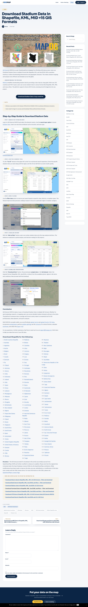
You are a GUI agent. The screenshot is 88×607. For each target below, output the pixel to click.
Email (7, 559)
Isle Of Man (27, 438)
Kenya (6, 388)
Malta (25, 418)
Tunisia (7, 439)
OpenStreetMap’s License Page (11, 472)
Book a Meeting (64, 2)
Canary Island (47, 381)
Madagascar (8, 393)
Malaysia (7, 396)
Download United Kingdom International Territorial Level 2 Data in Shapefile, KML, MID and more (74, 96)
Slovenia (26, 382)
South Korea (8, 430)
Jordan (26, 408)
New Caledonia (48, 345)
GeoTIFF (68, 136)
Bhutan (26, 342)
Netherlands (8, 405)
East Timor (27, 424)
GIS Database (69, 152)
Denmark (6, 359)
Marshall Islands (28, 379)
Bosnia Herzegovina (49, 376)
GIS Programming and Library (73, 159)
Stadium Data (6, 124)
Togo (45, 384)
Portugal (26, 365)
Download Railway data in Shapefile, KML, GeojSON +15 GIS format (24, 485)
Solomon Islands (48, 427)
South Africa (8, 427)
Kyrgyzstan (47, 373)
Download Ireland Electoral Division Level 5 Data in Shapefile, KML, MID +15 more (74, 62)
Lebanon (7, 391)
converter (38, 324)
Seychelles (46, 359)
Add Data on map (70, 114)
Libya (25, 348)
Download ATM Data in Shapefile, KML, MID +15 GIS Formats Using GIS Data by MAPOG (29, 494)
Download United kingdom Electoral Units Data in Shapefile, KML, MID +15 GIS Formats (74, 102)
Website (7, 565)
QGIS (67, 200)
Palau (25, 447)
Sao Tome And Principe (50, 432)
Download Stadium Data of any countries (30, 96)
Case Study (68, 120)
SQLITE (68, 213)
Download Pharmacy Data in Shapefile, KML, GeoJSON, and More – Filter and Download (29, 491)
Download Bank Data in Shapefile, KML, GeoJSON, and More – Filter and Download (28, 482)
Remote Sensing (70, 204)
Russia (6, 422)
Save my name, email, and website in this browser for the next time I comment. (24, 573)
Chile (6, 453)
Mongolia (7, 402)
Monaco (46, 449)
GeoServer (68, 133)
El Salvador (27, 391)
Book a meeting (50, 601)
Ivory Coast (47, 413)
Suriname (46, 393)
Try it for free (37, 601)
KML (67, 184)
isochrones (5, 326)
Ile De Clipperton (28, 449)
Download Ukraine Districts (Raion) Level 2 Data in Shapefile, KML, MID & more (74, 79)
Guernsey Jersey (48, 447)
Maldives (26, 340)
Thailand (46, 342)
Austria (6, 348)
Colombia (26, 345)
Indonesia (7, 376)
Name (7, 552)
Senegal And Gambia (50, 441)
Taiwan (46, 404)
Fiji (5, 362)
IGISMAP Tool (69, 181)
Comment (8, 534)
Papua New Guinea (10, 413)
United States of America (12, 444)
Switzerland (8, 436)
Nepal (45, 357)
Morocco (26, 430)
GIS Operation (69, 155)
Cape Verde (47, 398)
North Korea (47, 430)
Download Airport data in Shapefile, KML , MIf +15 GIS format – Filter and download (28, 480)
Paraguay (26, 441)
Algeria (46, 390)
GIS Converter (69, 146)
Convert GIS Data (70, 123)
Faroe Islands (48, 444)
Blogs (72, 2)
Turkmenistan (48, 407)
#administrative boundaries (9, 510)
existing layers (13, 324)
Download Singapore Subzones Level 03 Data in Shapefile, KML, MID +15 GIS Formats (74, 85)
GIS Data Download (13, 506)
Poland (7, 419)
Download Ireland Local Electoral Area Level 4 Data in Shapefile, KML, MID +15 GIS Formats (74, 73)
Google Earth (69, 175)
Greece (7, 371)
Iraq (25, 362)
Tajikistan (47, 452)
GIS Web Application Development (74, 171)
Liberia (26, 432)
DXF (67, 126)
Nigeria (7, 410)
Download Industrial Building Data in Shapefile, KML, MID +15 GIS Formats (74, 51)
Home (57, 2)
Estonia (26, 359)
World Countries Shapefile (11, 340)
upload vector (34, 322)
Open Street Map (70, 194)
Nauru (26, 385)
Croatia (7, 450)
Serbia (46, 438)
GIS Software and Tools (71, 165)
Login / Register (81, 2)
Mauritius (26, 452)
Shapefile (68, 207)
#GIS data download (40, 510)
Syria (25, 399)
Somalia (46, 418)
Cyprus (26, 396)
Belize (46, 421)
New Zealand (8, 408)
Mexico (7, 399)
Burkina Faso (47, 379)
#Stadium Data (14, 513)
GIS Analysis (69, 143)
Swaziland (47, 424)
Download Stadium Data (8, 155)
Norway (7, 456)
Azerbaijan (27, 368)
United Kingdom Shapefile (12, 442)
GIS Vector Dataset (70, 168)
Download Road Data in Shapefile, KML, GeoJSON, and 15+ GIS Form (24, 497)
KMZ (67, 188)
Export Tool (20, 326)
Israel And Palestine (49, 387)
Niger (45, 348)
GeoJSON (68, 130)
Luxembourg (27, 405)
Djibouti (26, 421)
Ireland (7, 379)
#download (20, 510)
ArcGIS (68, 117)
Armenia (26, 410)
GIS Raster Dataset (70, 162)
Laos (25, 357)
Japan (6, 385)
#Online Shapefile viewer (52, 510)
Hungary (26, 354)
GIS (5, 9)
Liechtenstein (48, 401)
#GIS (32, 510)
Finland (7, 365)
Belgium (6, 351)
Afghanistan (27, 393)
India (6, 374)
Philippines (8, 416)
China (45, 367)
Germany (7, 368)
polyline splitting (26, 324)
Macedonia (27, 371)
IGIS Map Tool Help (70, 178)
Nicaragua (46, 351)
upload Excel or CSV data (47, 322)
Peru (25, 376)
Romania (26, 374)
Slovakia (26, 402)
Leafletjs (68, 191)
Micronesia (27, 427)
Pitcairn (46, 455)
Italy (6, 382)
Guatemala (27, 388)
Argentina (6, 345)
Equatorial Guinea (29, 455)
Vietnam (7, 447)
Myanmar (46, 340)
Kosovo (26, 435)
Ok (77, 604)
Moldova (46, 415)
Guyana (46, 435)
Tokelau (26, 444)
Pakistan (46, 354)
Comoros (26, 351)
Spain (6, 433)
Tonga (26, 458)
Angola (46, 396)
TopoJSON (68, 217)
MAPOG (5, 82)
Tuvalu (46, 410)
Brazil (5, 354)
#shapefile (6, 513)
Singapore (7, 425)
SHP (67, 210)
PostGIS (68, 197)
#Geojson (27, 510)
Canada (6, 357)
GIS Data (5, 70)
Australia (6, 342)
